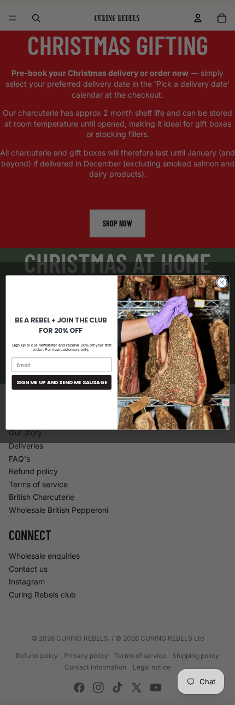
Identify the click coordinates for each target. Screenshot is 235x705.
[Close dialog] (222, 283)
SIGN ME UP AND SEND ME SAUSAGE (61, 382)
